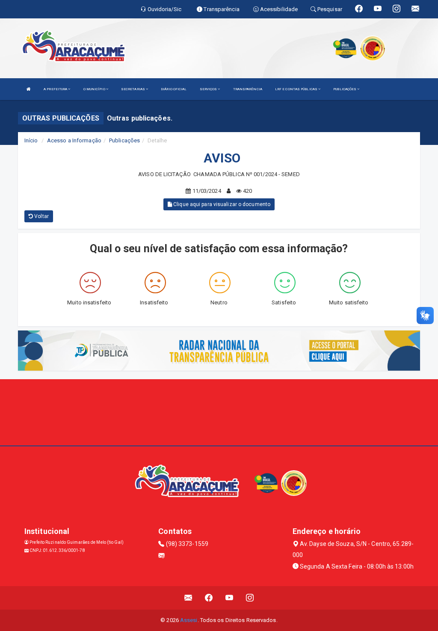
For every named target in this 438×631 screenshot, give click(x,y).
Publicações (124, 140)
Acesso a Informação (74, 140)
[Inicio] (28, 89)
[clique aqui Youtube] (229, 597)
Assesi (189, 620)
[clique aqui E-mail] (188, 597)
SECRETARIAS (133, 89)
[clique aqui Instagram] (250, 597)
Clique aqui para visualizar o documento (221, 204)
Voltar (41, 216)
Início (31, 140)
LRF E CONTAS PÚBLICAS (296, 89)
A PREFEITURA (56, 89)
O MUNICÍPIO (94, 89)
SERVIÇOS (209, 89)
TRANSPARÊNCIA (247, 89)
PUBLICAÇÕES (345, 89)
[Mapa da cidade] (219, 411)
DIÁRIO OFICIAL (173, 89)
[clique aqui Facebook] (208, 597)
